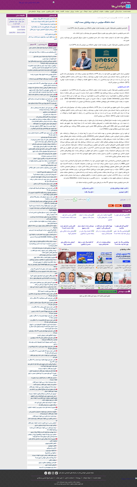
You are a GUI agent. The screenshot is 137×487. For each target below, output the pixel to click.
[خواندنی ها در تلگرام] (45, 474)
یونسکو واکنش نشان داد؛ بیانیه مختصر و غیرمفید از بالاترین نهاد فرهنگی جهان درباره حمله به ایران (44, 141)
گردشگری (95, 11)
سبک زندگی (118, 11)
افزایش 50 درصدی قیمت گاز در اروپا (47, 154)
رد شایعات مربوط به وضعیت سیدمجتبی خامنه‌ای (44, 144)
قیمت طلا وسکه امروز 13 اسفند (48, 165)
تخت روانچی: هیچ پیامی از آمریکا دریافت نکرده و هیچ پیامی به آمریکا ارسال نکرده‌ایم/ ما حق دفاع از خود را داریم (43, 91)
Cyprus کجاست (21, 30)
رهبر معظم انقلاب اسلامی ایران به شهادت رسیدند (44, 455)
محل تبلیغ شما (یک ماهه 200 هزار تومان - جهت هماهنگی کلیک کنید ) (16, 21)
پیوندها (78, 478)
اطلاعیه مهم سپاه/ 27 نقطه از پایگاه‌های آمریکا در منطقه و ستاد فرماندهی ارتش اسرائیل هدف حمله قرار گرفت (42, 436)
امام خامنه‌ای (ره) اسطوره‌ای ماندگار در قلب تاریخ (44, 151)
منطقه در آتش (52, 460)
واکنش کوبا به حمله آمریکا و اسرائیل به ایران (45, 425)
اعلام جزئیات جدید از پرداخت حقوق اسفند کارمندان (43, 177)
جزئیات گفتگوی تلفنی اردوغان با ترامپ (46, 335)
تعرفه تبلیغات (87, 478)
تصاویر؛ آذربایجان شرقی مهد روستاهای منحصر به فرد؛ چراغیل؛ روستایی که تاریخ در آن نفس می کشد (43, 284)
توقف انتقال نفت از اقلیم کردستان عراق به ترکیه (44, 147)
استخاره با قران (69, 478)
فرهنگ (85, 11)
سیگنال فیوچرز (12, 32)
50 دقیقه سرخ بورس (51, 451)
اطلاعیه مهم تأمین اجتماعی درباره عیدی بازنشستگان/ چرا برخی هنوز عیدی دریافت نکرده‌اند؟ (42, 62)
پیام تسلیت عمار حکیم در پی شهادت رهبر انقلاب (44, 416)
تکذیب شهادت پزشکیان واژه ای (119, 188)
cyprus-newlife (15, 27)
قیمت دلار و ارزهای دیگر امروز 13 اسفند (46, 172)
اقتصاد (62, 11)
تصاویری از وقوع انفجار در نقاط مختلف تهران (45, 257)
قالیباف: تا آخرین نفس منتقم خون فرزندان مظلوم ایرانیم (42, 149)
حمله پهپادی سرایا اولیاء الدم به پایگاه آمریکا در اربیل (43, 432)
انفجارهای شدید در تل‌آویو (49, 112)
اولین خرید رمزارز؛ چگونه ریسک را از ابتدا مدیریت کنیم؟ (42, 206)
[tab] (52, 44)
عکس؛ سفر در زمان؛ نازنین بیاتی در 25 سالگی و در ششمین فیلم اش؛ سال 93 (44, 308)
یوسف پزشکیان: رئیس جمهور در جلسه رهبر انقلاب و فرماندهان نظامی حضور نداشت (44, 252)
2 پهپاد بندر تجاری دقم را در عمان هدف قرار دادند (44, 248)
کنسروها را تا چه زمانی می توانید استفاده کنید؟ (44, 175)
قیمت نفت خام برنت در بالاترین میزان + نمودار (44, 159)
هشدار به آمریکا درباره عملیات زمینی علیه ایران (44, 57)
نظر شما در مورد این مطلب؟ (107, 291)
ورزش (72, 11)
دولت (110, 206)
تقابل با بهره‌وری (123, 192)
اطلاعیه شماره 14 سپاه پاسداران (48, 137)
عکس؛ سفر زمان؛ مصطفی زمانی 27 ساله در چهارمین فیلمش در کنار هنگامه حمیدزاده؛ (43, 339)
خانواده (101, 11)
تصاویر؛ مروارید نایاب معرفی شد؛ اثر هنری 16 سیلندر (43, 269)
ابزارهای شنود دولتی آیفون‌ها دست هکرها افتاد (44, 124)
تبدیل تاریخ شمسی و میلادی (45, 478)
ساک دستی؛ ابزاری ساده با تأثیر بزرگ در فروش (44, 19)
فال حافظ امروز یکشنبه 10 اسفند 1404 (47, 291)
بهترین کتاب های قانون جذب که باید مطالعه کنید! (43, 27)
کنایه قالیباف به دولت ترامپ (49, 59)
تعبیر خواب (59, 478)
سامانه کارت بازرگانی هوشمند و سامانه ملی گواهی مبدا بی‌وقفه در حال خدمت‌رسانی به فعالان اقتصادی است (43, 120)
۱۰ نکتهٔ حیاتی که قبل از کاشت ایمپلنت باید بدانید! (43, 22)
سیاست (67, 11)
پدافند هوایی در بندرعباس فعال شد (47, 405)
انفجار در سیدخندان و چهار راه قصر (47, 255)
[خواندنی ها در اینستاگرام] (53, 474)
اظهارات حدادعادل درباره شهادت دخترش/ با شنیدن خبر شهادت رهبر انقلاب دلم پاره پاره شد (43, 413)
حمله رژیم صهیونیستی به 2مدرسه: (47, 467)
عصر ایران (122, 200)
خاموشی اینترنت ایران (50, 465)
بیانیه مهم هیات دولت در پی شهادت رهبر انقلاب (44, 382)
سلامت (77, 11)
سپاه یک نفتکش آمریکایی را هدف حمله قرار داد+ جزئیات (42, 88)
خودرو (43, 11)
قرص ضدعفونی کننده (50, 34)
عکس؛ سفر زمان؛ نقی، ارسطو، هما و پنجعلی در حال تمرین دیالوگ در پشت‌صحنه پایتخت (44, 109)
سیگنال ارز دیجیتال (21, 32)
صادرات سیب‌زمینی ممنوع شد (48, 156)
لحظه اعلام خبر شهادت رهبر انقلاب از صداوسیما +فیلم (43, 371)
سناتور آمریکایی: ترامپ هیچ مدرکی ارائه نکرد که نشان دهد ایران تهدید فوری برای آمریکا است (42, 365)
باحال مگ (23, 27)
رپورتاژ (38, 11)
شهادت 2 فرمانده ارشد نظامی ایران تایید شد (45, 403)
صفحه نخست (127, 11)
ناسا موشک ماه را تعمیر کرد (49, 115)
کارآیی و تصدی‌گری (87, 188)
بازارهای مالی (32, 11)
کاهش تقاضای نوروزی (50, 443)
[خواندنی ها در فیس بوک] (49, 474)
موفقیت (107, 11)
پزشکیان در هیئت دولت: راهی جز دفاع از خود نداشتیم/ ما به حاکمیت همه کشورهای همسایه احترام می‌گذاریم (42, 67)
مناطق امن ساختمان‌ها (50, 453)
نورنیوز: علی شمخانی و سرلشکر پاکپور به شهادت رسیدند (42, 394)
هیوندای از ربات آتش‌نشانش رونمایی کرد (46, 117)
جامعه (57, 11)
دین (81, 11)
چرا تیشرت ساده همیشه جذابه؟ (47, 24)
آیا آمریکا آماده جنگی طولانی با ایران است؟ (45, 458)
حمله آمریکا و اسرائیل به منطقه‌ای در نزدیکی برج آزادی (43, 260)
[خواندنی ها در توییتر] (56, 474)
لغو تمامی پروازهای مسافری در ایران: (47, 463)
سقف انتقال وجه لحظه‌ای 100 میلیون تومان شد (44, 262)
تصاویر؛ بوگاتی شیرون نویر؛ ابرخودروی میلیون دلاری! (43, 276)
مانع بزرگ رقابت (88, 192)
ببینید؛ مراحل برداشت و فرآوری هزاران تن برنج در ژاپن (43, 241)
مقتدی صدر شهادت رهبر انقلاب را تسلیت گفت (44, 385)
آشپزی (112, 11)
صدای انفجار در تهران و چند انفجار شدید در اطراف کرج (43, 235)
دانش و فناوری (50, 11)
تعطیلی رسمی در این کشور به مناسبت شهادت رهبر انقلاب (42, 423)
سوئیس (118, 206)
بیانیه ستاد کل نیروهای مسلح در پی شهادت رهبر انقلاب (42, 387)
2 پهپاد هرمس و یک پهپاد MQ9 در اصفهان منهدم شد (43, 126)
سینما (90, 11)
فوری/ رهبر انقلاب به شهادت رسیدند (47, 369)
